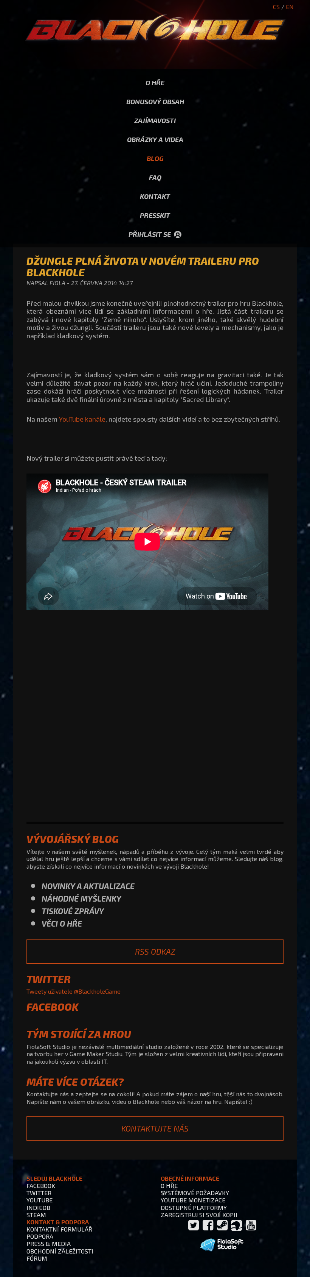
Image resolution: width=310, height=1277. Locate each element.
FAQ (155, 177)
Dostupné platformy (194, 1207)
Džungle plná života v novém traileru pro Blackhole (142, 266)
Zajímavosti (155, 120)
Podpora (39, 1236)
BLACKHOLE (155, 34)
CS (276, 6)
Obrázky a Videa (155, 139)
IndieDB (38, 1207)
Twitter (38, 1192)
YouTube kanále (82, 419)
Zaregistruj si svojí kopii (199, 1214)
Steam (36, 1214)
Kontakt (155, 196)
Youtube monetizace (193, 1200)
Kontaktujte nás (155, 1128)
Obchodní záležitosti (59, 1251)
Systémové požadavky (195, 1192)
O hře (155, 82)
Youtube (39, 1200)
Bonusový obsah (155, 101)
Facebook (40, 1185)
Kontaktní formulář (59, 1229)
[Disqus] (155, 718)
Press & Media (48, 1243)
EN (290, 6)
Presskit (155, 215)
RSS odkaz (155, 951)
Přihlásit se (150, 234)
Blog (155, 158)
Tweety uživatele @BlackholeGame (73, 991)
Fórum (36, 1258)
